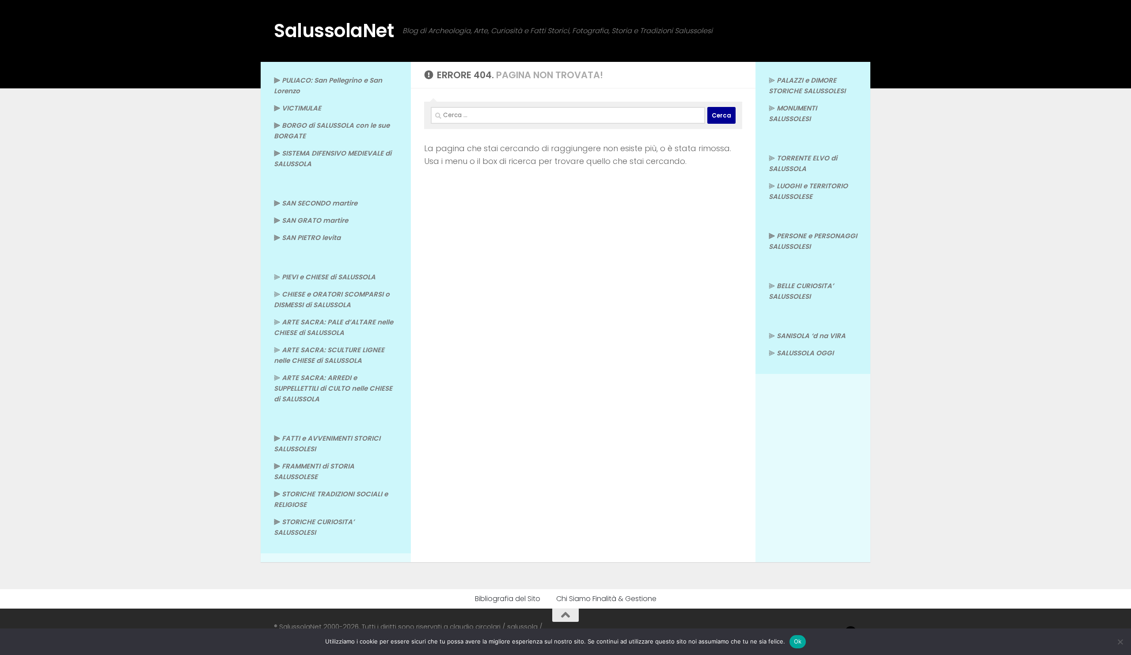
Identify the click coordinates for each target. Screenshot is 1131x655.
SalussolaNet (334, 31)
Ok (798, 641)
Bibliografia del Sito (507, 599)
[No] (1120, 641)
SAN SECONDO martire (319, 203)
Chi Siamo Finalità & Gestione (606, 599)
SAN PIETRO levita (311, 237)
